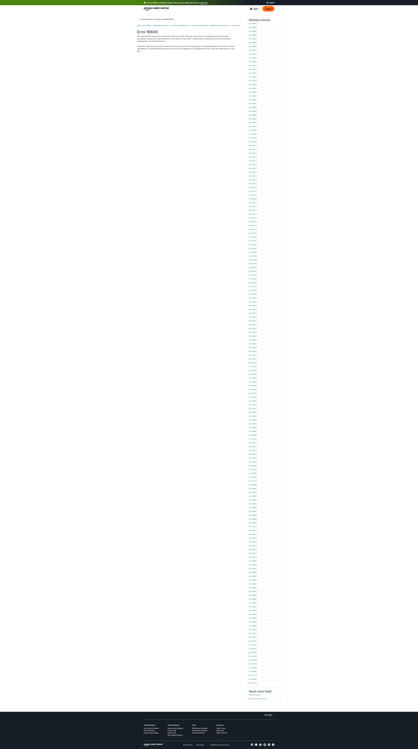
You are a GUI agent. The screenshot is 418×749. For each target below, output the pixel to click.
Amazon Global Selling (151, 733)
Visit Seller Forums (255, 695)
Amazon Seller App (198, 733)
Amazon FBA (172, 730)
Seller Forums (221, 728)
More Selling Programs (175, 735)
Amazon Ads (172, 733)
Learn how (203, 3)
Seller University (222, 733)
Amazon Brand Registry (175, 728)
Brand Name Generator (199, 730)
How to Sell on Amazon (151, 728)
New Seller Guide (149, 730)
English (269, 715)
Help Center (220, 730)
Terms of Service (187, 745)
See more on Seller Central (257, 699)
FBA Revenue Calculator (200, 728)
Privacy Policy (200, 745)
